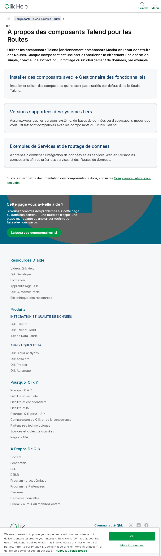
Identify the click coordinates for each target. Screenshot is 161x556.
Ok (132, 536)
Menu (155, 8)
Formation (17, 280)
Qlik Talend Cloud (23, 330)
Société (16, 457)
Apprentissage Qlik (24, 286)
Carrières (17, 492)
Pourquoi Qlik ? (21, 390)
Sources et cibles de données (32, 431)
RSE (13, 469)
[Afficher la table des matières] (8, 19)
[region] (79, 542)
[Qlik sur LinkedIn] (138, 525)
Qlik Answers (19, 359)
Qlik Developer (21, 274)
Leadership (18, 463)
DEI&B (14, 474)
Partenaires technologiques (30, 425)
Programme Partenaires (27, 486)
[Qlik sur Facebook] (146, 525)
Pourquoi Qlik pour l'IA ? (27, 413)
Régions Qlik (19, 437)
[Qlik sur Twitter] (131, 525)
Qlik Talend (18, 324)
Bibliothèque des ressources (31, 297)
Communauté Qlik (108, 525)
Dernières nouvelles (24, 498)
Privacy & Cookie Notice (70, 550)
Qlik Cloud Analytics (24, 353)
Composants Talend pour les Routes (37, 19)
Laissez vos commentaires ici (34, 233)
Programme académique (28, 480)
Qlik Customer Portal (25, 292)
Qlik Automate (20, 370)
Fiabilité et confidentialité (28, 402)
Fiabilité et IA (19, 408)
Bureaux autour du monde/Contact (35, 504)
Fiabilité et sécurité (24, 396)
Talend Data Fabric (24, 336)
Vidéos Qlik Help (22, 268)
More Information (132, 545)
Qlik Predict (18, 364)
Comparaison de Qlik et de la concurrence (40, 419)
